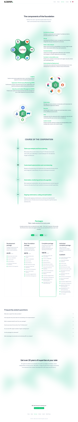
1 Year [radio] (41, 235)
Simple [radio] (33, 235)
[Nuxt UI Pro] (8, 2)
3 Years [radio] (45, 235)
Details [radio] (36, 235)
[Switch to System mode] (71, 2)
